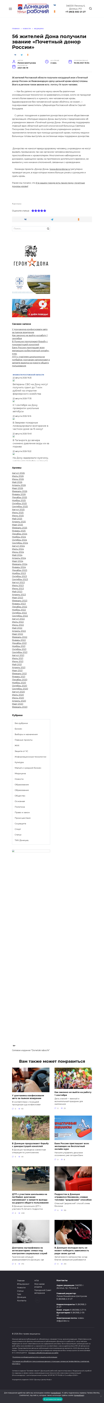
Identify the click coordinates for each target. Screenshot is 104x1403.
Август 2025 (18, 509)
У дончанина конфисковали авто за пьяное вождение (28, 1097)
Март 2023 (17, 597)
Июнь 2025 (18, 515)
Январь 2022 (19, 640)
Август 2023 (18, 582)
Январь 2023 (19, 604)
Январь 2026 (19, 494)
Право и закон (22, 812)
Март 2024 (17, 561)
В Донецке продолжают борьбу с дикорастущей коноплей (30, 1144)
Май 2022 (17, 628)
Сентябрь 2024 (20, 543)
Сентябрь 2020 (20, 689)
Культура (19, 762)
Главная (20, 1280)
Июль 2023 (18, 585)
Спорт (18, 829)
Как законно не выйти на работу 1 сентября (73, 1093)
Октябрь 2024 (19, 540)
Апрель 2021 (18, 667)
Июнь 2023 (18, 588)
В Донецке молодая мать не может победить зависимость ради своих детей (72, 1251)
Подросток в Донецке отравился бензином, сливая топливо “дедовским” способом (73, 1197)
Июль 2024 (18, 549)
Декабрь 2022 (19, 607)
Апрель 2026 (19, 485)
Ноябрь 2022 (19, 610)
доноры (17, 204)
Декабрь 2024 (19, 534)
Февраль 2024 (19, 564)
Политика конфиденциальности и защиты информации (34, 1357)
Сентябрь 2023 (20, 579)
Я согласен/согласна (52, 1399)
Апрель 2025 (19, 522)
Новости (19, 779)
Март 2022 (17, 634)
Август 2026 (18, 473)
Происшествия (22, 818)
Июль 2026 (18, 476)
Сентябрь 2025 (20, 506)
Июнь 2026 (18, 479)
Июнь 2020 (18, 698)
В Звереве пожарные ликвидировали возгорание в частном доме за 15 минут (30, 425)
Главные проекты (23, 740)
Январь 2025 (19, 531)
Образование (22, 784)
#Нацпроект (23, 1284)
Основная (20, 801)
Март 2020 (17, 704)
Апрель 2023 (19, 594)
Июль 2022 (18, 622)
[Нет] (101, 1396)
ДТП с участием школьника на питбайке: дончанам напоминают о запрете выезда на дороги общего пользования (30, 1198)
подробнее (55, 1393)
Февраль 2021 (19, 673)
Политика (20, 807)
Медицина (20, 773)
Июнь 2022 (18, 625)
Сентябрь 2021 (19, 652)
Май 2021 (17, 664)
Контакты (21, 1300)
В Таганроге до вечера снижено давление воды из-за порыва (31, 443)
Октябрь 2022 (19, 613)
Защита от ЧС (21, 751)
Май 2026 (17, 482)
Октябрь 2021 (19, 649)
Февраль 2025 (19, 528)
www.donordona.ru (60, 169)
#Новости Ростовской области (28, 375)
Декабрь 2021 (19, 643)
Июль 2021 (17, 658)
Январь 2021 (18, 676)
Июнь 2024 (18, 552)
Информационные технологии (30, 757)
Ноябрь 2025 (19, 500)
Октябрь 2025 (19, 503)
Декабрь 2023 (19, 570)
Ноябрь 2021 (18, 646)
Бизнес (18, 729)
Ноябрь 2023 (19, 573)
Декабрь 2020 (19, 679)
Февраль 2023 (19, 600)
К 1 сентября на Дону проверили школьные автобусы (26, 408)
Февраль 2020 (19, 707)
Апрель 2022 (19, 631)
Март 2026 (17, 488)
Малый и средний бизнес (28, 768)
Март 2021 (17, 670)
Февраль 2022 (19, 637)
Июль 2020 (18, 695)
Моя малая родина (39, 1285)
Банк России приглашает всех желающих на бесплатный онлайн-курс (30, 350)
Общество (20, 796)
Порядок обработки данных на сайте (43, 1353)
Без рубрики (21, 723)
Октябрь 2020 (19, 686)
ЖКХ (17, 745)
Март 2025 (17, 525)
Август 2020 (18, 692)
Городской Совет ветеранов (42, 1291)
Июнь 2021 (17, 661)
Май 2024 (17, 555)
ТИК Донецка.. (22, 840)
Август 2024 (18, 546)
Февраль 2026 (19, 491)
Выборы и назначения (26, 734)
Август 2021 (18, 655)
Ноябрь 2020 (19, 683)
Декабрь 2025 (19, 497)
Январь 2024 (19, 567)
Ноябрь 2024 (19, 537)
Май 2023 (17, 591)
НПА (36, 1280)
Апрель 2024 (19, 558)
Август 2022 (18, 619)
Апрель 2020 (19, 701)
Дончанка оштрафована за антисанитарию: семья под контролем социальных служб (29, 1251)
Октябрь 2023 (19, 576)
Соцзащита (20, 823)
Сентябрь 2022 (20, 616)
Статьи (18, 834)
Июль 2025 (18, 512)
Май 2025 (17, 518)
